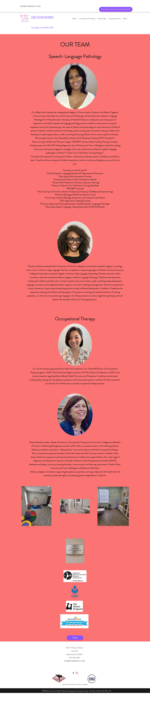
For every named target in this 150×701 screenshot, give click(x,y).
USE (33, 17)
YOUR (40, 17)
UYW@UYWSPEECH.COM (30, 6)
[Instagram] (77, 673)
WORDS (49, 17)
